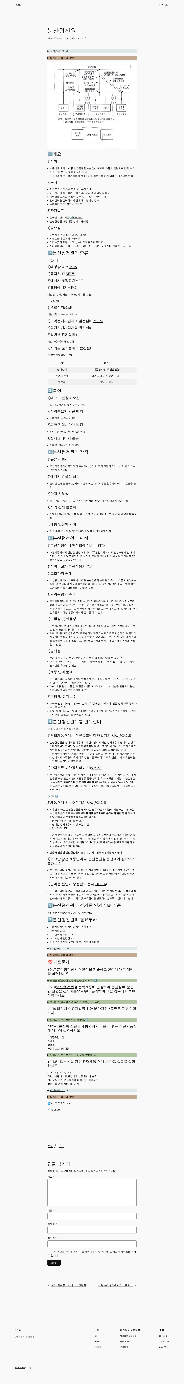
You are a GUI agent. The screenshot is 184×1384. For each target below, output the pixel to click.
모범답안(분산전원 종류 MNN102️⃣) (69, 1019)
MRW (70, 273)
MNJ (79, 280)
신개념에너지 (57, 51)
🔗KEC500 (76, 217)
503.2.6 (100, 884)
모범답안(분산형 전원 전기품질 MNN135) (73, 1055)
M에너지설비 (78, 38)
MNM (98, 321)
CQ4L (18, 5)
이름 (50, 1210)
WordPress (20, 1367)
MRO (72, 287)
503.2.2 (125, 735)
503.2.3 (96, 767)
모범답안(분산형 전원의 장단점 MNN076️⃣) (74, 980)
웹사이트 (52, 1237)
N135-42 (56, 1061)
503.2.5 (57, 863)
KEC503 (74, 729)
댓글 (50, 1177)
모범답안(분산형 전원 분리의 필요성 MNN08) (75, 1002)
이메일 (52, 1224)
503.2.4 (100, 802)
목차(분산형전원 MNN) (62, 57)
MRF (68, 307)
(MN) (60, 51)
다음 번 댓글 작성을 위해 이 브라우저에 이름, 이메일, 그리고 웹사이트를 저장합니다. (93, 1253)
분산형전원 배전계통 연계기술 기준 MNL (69, 912)
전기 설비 (164, 5)
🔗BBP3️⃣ (52, 796)
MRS (73, 267)
